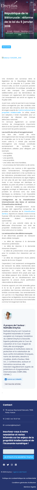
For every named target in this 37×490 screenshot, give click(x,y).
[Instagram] (12, 465)
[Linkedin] (16, 465)
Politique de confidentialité (26, 478)
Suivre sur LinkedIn (14, 379)
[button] (35, 4)
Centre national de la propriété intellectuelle (18, 111)
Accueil (9, 31)
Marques (17, 31)
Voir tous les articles (13, 384)
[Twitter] (8, 465)
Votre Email (8, 448)
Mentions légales (30, 487)
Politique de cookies (9, 478)
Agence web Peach (20, 472)
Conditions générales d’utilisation (24, 483)
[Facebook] (4, 465)
